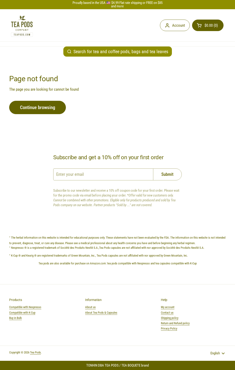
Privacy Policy (169, 328)
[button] (208, 25)
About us (90, 307)
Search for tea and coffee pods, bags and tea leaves (120, 51)
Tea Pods (35, 352)
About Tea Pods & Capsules (101, 312)
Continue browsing (37, 107)
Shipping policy (169, 318)
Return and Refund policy (175, 323)
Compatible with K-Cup (22, 312)
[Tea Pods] (22, 25)
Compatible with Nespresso (25, 307)
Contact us (167, 312)
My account (167, 307)
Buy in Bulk (15, 318)
